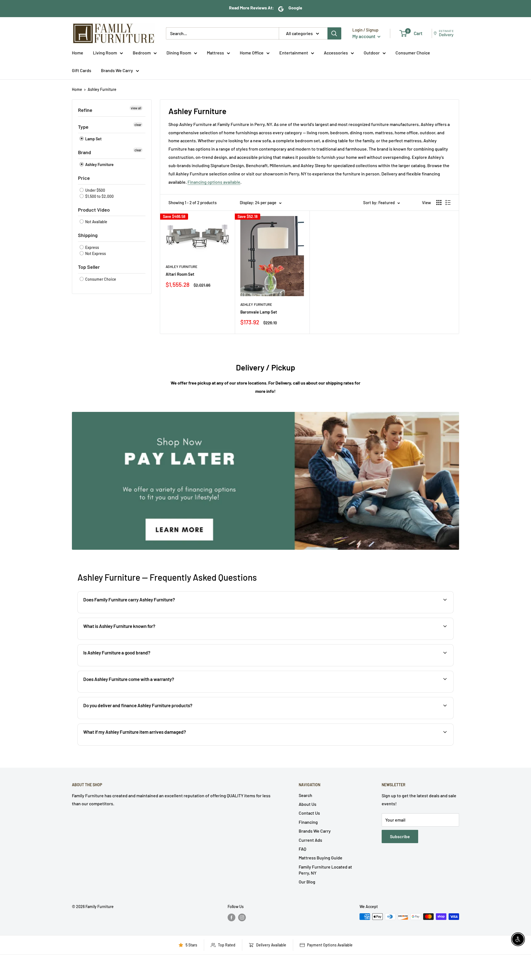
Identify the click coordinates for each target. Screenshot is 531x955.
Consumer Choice (412, 52)
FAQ (302, 848)
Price (84, 178)
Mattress (215, 52)
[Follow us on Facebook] (231, 917)
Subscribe (400, 836)
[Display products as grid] (438, 202)
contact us (429, 691)
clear (137, 125)
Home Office (252, 52)
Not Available (95, 221)
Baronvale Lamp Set (258, 311)
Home (77, 52)
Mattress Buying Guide (320, 857)
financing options (142, 718)
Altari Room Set (180, 274)
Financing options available (214, 182)
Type (83, 127)
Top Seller (89, 267)
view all (136, 108)
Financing (308, 822)
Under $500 (94, 190)
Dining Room (178, 52)
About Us (307, 804)
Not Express (95, 253)
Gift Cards (81, 70)
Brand (84, 152)
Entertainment (293, 52)
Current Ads (310, 840)
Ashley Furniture (102, 89)
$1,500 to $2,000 (99, 196)
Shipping (88, 235)
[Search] (334, 33)
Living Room (105, 52)
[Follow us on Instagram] (242, 917)
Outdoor (372, 52)
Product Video (94, 210)
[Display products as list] (448, 202)
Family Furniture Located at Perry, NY (325, 869)
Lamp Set (92, 138)
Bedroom (142, 52)
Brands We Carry (117, 70)
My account (364, 36)
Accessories (336, 52)
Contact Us (309, 812)
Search (305, 795)
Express (91, 247)
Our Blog (307, 881)
